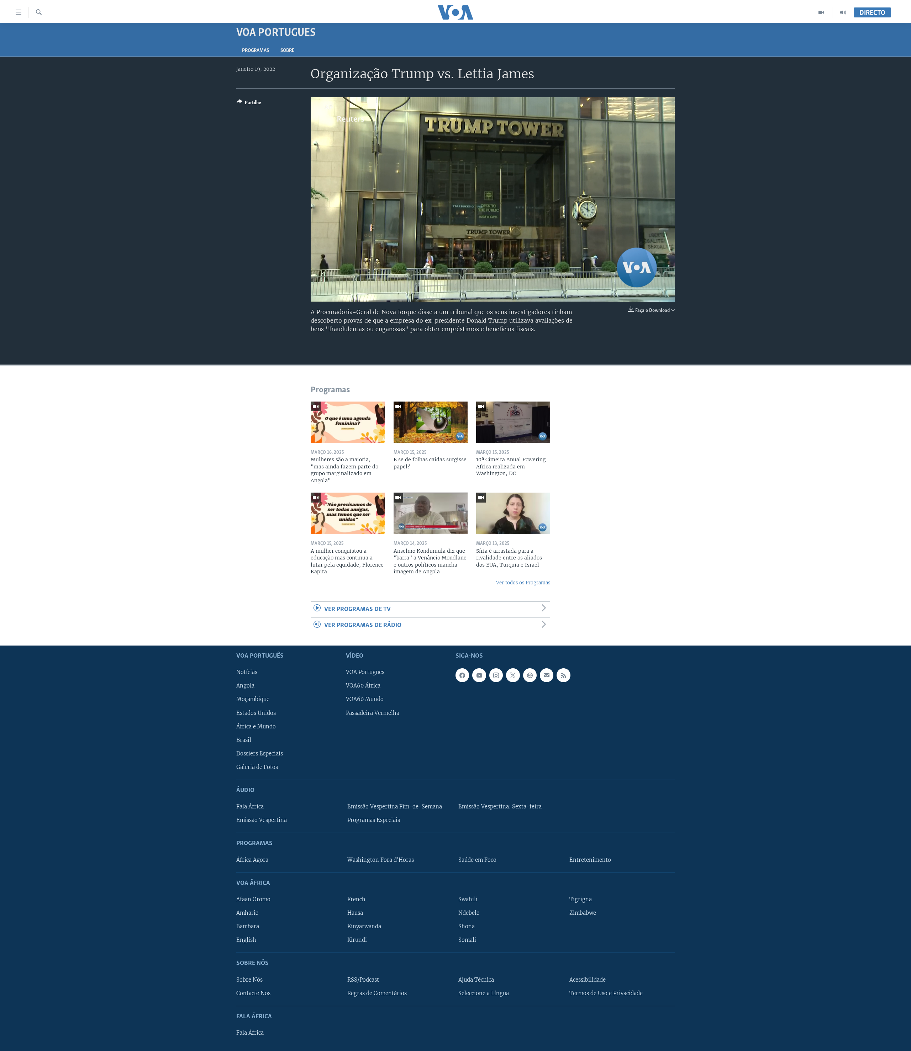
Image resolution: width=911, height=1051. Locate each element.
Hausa (355, 913)
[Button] (249, 104)
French (356, 899)
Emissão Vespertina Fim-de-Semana (394, 806)
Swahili (468, 899)
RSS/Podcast (363, 979)
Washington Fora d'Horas (380, 859)
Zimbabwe (582, 913)
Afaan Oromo (253, 899)
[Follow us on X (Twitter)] (513, 675)
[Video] (821, 12)
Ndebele (468, 913)
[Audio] (843, 12)
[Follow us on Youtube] (479, 675)
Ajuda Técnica (476, 979)
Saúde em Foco (477, 859)
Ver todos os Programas (523, 583)
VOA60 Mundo (365, 699)
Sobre (287, 50)
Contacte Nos (253, 993)
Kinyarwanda (364, 926)
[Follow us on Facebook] (462, 675)
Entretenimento (590, 859)
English (246, 940)
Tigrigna (580, 899)
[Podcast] (530, 675)
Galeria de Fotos (257, 767)
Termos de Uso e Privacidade (606, 993)
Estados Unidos (256, 713)
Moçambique (252, 699)
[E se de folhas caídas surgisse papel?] (431, 422)
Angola (245, 686)
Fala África (250, 806)
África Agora (252, 859)
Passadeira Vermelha (372, 713)
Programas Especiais (373, 820)
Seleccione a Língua (483, 993)
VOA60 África (363, 686)
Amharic (247, 913)
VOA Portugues (365, 672)
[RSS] (563, 675)
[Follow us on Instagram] (496, 675)
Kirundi (357, 940)
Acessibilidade (587, 979)
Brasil (243, 740)
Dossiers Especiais (259, 753)
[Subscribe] (546, 675)
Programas (255, 50)
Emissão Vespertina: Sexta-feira (500, 806)
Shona (466, 926)
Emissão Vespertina (261, 820)
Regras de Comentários (377, 993)
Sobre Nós (249, 979)
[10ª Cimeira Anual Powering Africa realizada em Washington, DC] (513, 422)
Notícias (246, 672)
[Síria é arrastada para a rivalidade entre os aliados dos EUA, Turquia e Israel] (513, 513)
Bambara (247, 926)
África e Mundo (256, 726)
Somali (467, 940)
